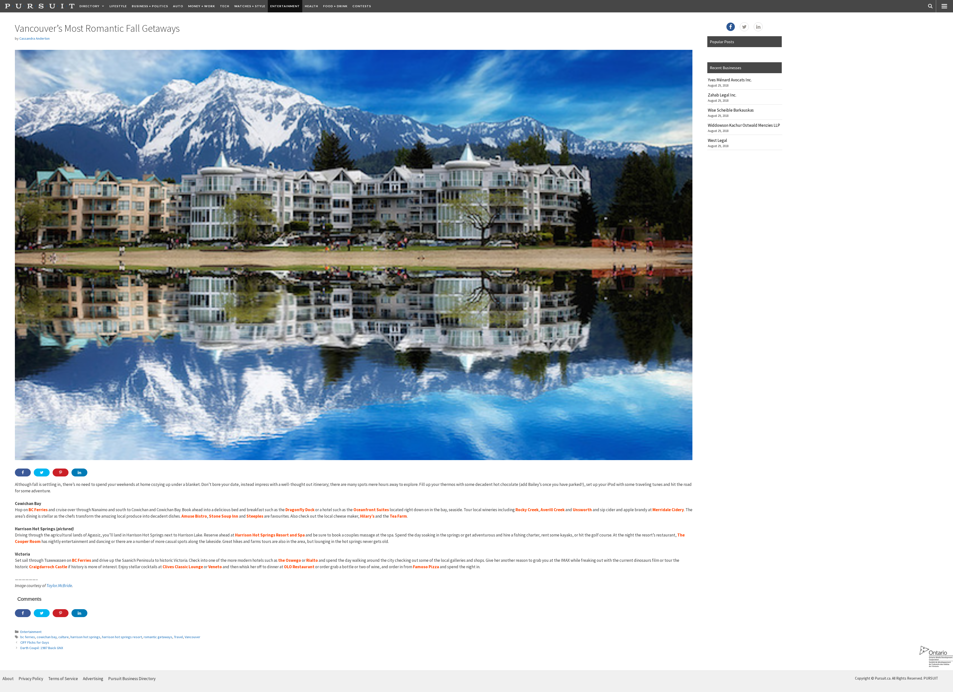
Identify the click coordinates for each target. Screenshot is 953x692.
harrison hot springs (85, 637)
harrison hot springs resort (122, 637)
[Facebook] (730, 27)
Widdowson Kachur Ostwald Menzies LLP (744, 125)
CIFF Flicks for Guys (34, 642)
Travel (178, 637)
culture (63, 637)
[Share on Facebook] (23, 472)
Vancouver (192, 637)
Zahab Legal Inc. (722, 95)
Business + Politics (150, 6)
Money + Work (201, 6)
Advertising (93, 678)
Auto (178, 6)
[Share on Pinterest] (60, 472)
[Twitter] (744, 26)
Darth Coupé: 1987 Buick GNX (41, 648)
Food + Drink (335, 6)
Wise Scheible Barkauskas (731, 110)
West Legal (717, 140)
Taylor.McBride (59, 585)
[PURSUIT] (39, 6)
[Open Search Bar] (930, 6)
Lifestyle (118, 6)
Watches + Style (249, 6)
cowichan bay (47, 637)
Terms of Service (63, 678)
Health (311, 6)
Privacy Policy (31, 678)
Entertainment (285, 6)
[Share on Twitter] (42, 472)
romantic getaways (158, 637)
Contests (361, 6)
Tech (224, 6)
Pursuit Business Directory (132, 678)
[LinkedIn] (758, 26)
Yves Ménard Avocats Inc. (730, 80)
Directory (89, 6)
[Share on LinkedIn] (79, 472)
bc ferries (27, 637)
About (8, 678)
